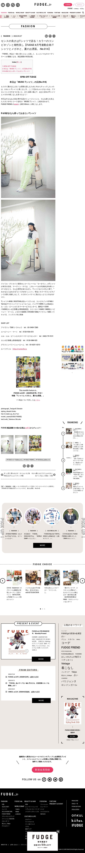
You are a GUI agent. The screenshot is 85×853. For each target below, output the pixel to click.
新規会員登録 (42, 769)
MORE (41, 659)
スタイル (71, 639)
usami (16, 104)
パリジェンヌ (68, 681)
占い (76, 675)
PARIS (17, 812)
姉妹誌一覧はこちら (72, 740)
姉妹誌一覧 (75, 804)
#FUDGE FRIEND (28, 460)
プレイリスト (29, 831)
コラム (27, 826)
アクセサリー (82, 16)
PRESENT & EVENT (75, 13)
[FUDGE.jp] (43, 4)
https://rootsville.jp (20, 349)
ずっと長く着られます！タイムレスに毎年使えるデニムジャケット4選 (17, 474)
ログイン (79, 5)
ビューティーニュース (31, 807)
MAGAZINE (65, 13)
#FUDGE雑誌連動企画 (43, 460)
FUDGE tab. (11, 13)
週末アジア (28, 829)
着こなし (67, 668)
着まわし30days (66, 675)
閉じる (19, 62)
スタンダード (65, 16)
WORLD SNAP (20, 13)
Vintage (65, 663)
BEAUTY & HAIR (30, 13)
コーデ (65, 643)
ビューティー (44, 807)
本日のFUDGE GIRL (23, 16)
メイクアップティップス (32, 812)
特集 (1, 16)
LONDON (18, 814)
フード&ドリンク (30, 824)
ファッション (44, 804)
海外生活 (42, 814)
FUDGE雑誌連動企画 (67, 654)
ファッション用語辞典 (55, 16)
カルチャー (28, 819)
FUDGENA (50, 13)
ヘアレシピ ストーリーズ (32, 809)
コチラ (27, 428)
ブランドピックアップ (43, 16)
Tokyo (74, 672)
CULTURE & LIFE (41, 13)
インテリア (65, 672)
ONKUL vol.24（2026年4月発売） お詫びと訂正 (24, 692)
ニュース (14, 16)
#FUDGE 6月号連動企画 (14, 460)
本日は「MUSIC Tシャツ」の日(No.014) (17, 69)
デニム (63, 639)
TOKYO (17, 809)
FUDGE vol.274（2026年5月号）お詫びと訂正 (23, 677)
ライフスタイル (29, 822)
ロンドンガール (69, 685)
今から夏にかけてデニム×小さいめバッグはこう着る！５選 (42, 474)
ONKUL (78, 639)
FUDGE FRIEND (32, 16)
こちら (37, 400)
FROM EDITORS (76, 806)
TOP (2, 486)
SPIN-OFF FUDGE (9, 66)
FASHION (4, 13)
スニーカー (64, 631)
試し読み (72, 736)
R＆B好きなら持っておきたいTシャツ (16, 71)
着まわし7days (73, 16)
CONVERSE (64, 678)
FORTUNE (57, 13)
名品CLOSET (6, 16)
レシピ (42, 809)
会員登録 (67, 5)
